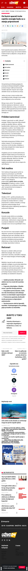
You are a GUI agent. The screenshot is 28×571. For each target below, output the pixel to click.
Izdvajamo (11, 417)
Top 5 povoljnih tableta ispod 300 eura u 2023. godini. (9, 479)
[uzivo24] (14, 2)
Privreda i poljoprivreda (21, 496)
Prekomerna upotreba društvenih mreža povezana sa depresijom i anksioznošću (13, 299)
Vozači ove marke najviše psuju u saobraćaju (13, 437)
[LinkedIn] (9, 540)
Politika (20, 495)
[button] (22, 567)
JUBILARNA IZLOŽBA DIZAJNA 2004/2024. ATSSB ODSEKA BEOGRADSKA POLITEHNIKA (12, 441)
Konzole (7, 73)
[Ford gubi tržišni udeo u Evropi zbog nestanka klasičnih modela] (22, 487)
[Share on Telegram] (15, 26)
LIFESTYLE (3, 13)
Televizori (7, 70)
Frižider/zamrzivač (9, 64)
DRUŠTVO (18, 525)
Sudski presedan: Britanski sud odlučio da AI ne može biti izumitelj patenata (12, 282)
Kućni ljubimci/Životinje (17, 417)
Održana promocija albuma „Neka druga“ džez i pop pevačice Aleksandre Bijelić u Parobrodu (14, 429)
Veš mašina (7, 67)
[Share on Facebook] (5, 26)
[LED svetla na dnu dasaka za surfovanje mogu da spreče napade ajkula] (14, 411)
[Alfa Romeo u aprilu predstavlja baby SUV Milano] (22, 507)
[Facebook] (14, 373)
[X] (14, 382)
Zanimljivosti (4, 418)
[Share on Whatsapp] (10, 26)
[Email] (17, 26)
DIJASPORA (10, 525)
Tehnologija (7, 13)
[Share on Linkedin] (13, 26)
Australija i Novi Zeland (5, 417)
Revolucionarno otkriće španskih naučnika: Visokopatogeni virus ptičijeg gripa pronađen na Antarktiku (14, 305)
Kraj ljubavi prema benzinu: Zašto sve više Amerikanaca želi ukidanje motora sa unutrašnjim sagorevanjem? (14, 293)
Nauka (23, 417)
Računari (7, 78)
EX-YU (3, 525)
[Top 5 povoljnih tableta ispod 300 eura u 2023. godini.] (22, 478)
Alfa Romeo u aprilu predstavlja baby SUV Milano (8, 508)
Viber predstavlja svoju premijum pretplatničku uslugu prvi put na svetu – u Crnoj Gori (14, 434)
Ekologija (20, 494)
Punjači (6, 75)
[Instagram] (14, 392)
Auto (19, 509)
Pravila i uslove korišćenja (9, 568)
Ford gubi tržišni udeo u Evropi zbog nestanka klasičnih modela (9, 488)
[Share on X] (8, 26)
